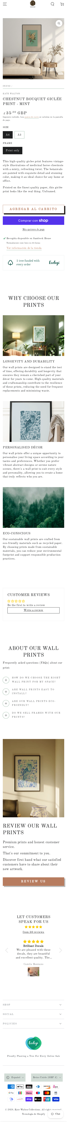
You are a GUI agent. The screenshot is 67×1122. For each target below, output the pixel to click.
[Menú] (5, 4)
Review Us (33, 881)
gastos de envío (32, 117)
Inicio (7, 86)
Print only (12, 150)
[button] (52, 4)
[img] (33, 927)
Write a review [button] (33, 610)
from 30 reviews (33, 932)
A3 (19, 135)
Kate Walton (11, 94)
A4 (8, 135)
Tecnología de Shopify (33, 1114)
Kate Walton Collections (27, 1110)
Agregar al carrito (33, 209)
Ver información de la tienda (24, 248)
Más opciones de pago (34, 229)
